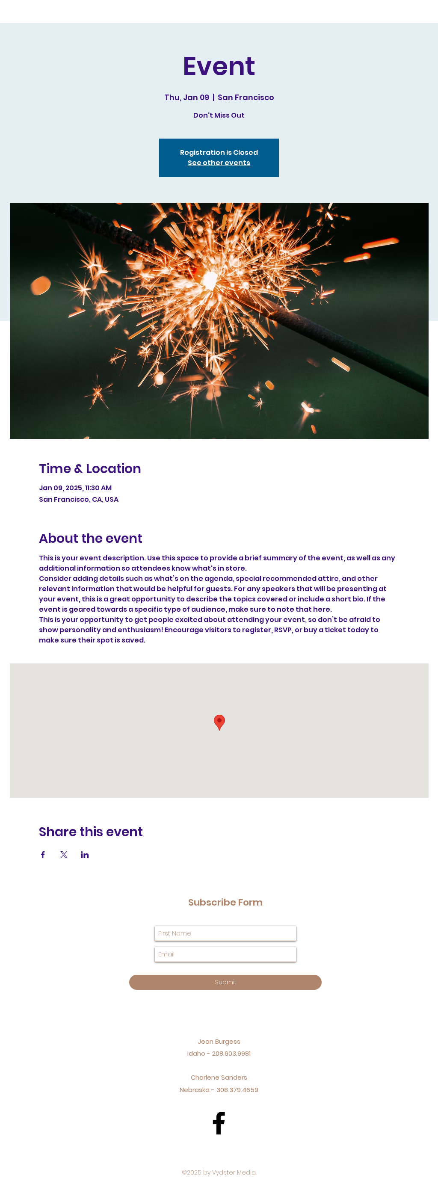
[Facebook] (219, 1123)
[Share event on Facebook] (43, 854)
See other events (219, 163)
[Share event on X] (64, 854)
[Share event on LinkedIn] (85, 854)
